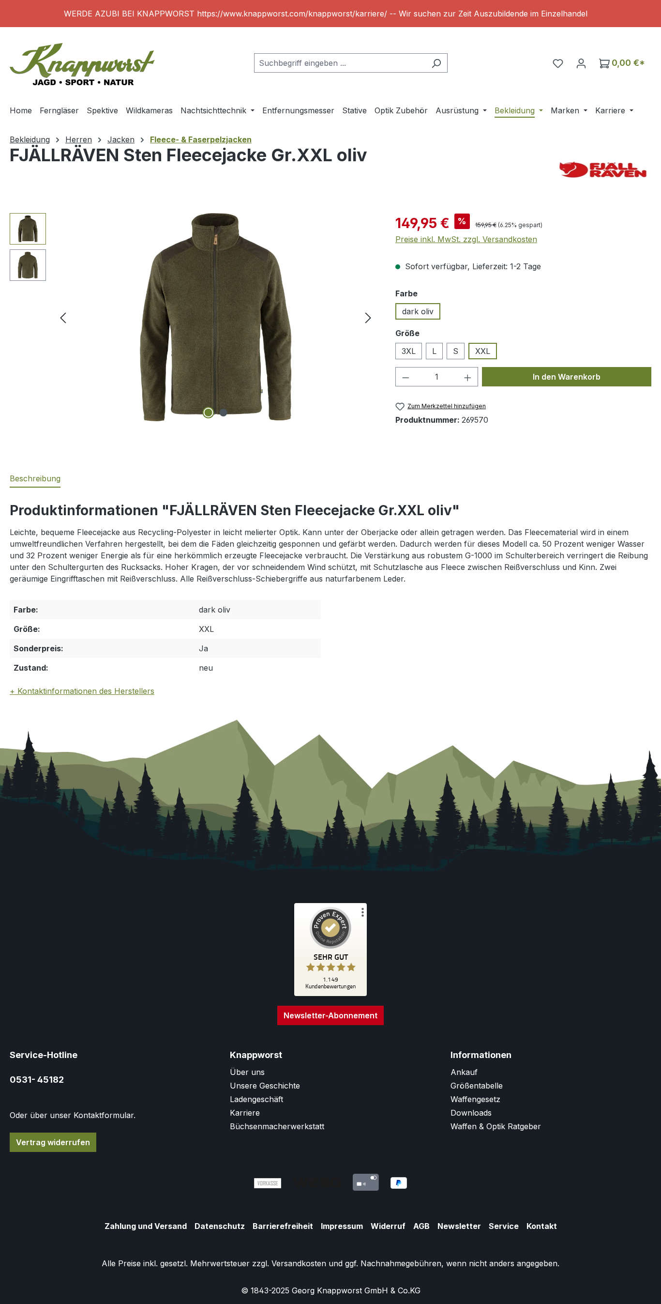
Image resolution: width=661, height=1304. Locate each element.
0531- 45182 (37, 1079)
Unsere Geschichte (265, 1085)
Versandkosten (298, 1263)
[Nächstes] (368, 317)
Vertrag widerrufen (53, 1142)
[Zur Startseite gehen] (82, 60)
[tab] (35, 479)
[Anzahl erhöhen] (468, 376)
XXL (482, 351)
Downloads (471, 1113)
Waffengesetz (475, 1099)
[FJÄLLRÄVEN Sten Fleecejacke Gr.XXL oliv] (216, 317)
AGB (421, 1226)
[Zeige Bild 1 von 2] (208, 412)
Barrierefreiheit (283, 1226)
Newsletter (459, 1226)
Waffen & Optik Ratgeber (496, 1126)
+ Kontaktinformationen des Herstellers (82, 691)
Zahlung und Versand (146, 1226)
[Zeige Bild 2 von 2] (223, 412)
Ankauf (464, 1072)
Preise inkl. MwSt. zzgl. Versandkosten (466, 239)
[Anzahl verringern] (405, 376)
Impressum (342, 1226)
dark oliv (418, 311)
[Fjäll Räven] (603, 169)
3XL (409, 351)
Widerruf (388, 1226)
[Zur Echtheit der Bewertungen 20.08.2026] (330, 993)
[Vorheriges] (63, 317)
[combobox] (339, 63)
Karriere (245, 1113)
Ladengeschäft (256, 1099)
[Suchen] (436, 63)
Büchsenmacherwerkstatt (277, 1126)
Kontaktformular (104, 1115)
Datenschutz (220, 1226)
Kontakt (541, 1226)
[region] (330, 13)
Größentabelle (477, 1085)
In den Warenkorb (567, 377)
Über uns (247, 1072)
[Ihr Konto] (581, 63)
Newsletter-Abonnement (330, 1015)
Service (504, 1226)
